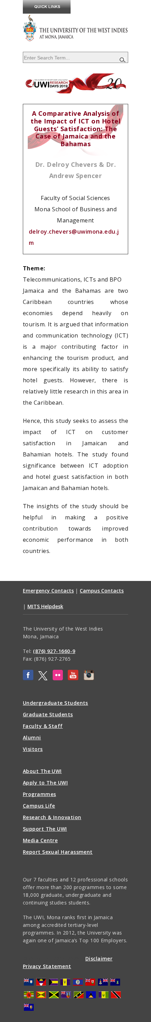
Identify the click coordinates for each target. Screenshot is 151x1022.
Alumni (32, 737)
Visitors (33, 749)
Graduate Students (48, 714)
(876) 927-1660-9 (54, 651)
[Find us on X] (42, 678)
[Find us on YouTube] (73, 678)
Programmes (39, 794)
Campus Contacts (102, 590)
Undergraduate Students (55, 703)
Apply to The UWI (45, 782)
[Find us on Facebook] (28, 678)
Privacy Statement (47, 966)
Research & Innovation (52, 817)
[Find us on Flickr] (58, 678)
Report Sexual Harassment (58, 852)
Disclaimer (99, 958)
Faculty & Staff (43, 726)
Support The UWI (45, 828)
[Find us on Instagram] (89, 678)
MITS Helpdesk (45, 606)
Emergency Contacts (48, 590)
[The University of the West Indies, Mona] (75, 27)
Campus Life (39, 805)
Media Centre (40, 840)
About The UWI (42, 771)
